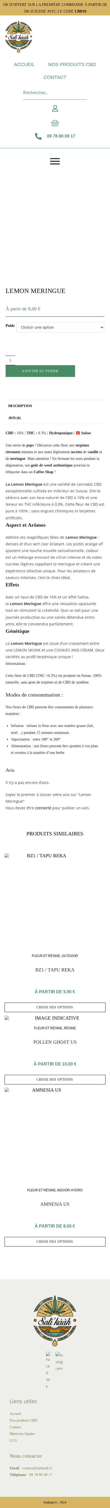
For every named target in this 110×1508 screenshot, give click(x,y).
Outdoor (70, 956)
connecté (43, 807)
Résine (70, 1028)
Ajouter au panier (40, 371)
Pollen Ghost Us (55, 1042)
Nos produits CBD (72, 64)
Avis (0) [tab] (14, 418)
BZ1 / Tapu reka (54, 969)
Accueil (24, 64)
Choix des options (55, 1007)
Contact (55, 77)
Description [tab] (20, 406)
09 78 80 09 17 (40, 1475)
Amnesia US (54, 1204)
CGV (13, 1441)
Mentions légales (22, 1434)
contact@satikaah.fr (37, 1468)
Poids (10, 326)
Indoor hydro (69, 1190)
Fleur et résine (46, 956)
